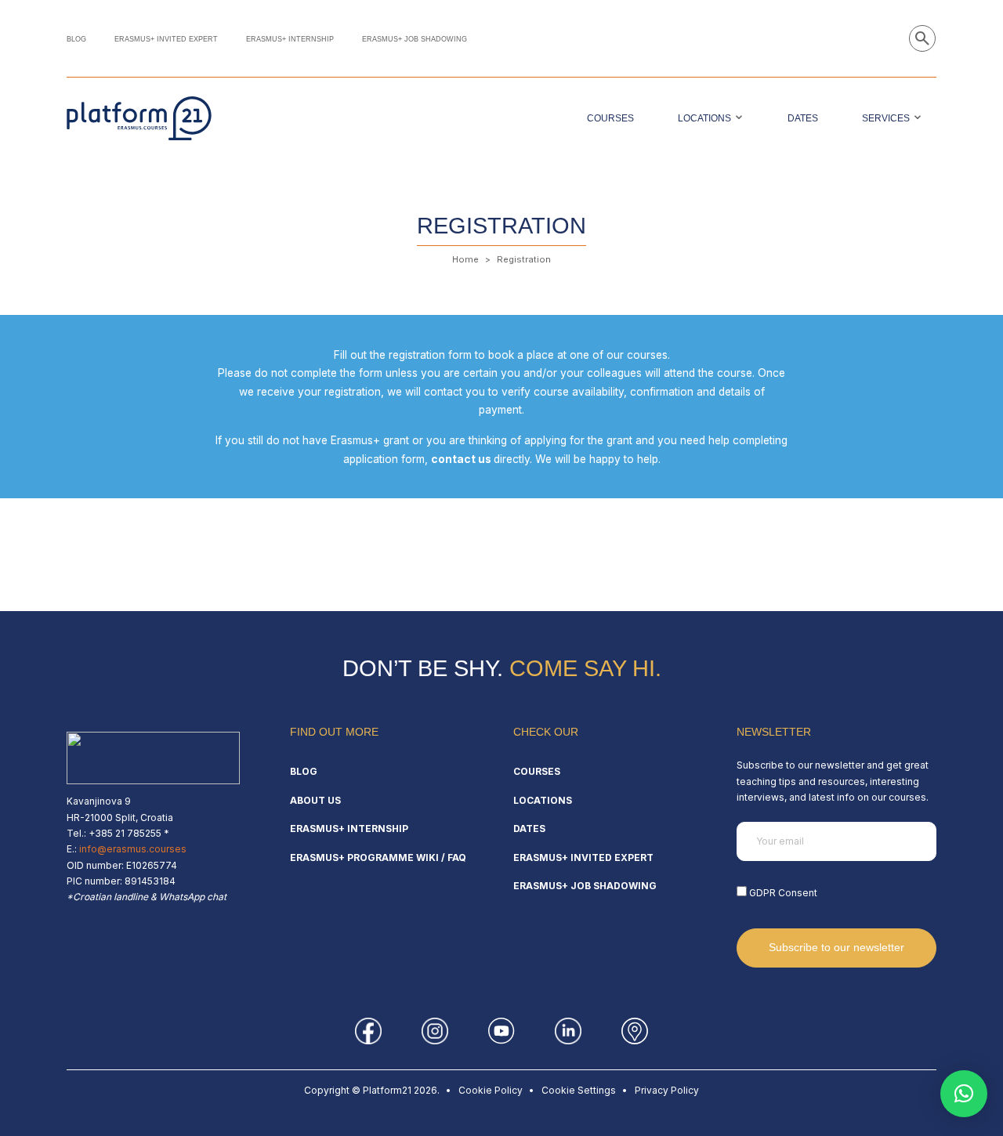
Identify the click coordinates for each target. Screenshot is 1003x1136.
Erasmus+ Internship (290, 39)
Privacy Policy (667, 1090)
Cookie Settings (578, 1090)
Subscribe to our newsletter (836, 947)
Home (465, 259)
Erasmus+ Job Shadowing (414, 39)
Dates (803, 118)
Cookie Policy (490, 1090)
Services (886, 118)
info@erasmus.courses (132, 849)
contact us (461, 459)
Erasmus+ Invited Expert (166, 39)
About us (315, 800)
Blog (76, 39)
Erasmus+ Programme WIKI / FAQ (378, 857)
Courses (610, 118)
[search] (922, 38)
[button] (963, 1093)
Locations (704, 118)
